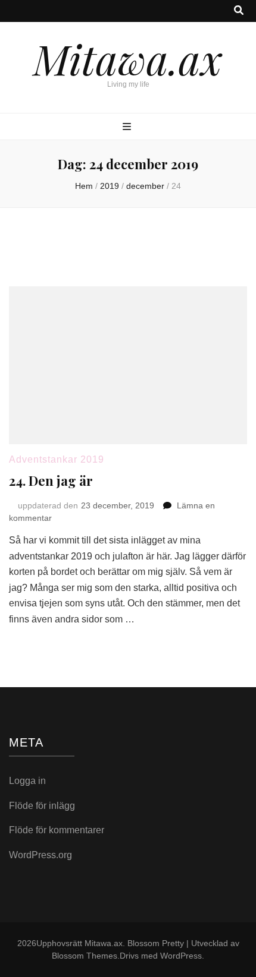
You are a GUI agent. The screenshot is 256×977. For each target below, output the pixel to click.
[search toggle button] (238, 11)
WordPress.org (40, 855)
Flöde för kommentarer (56, 830)
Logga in (27, 781)
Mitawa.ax (128, 58)
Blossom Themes (84, 955)
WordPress (181, 955)
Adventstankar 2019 (56, 459)
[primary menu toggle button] (128, 127)
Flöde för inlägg (42, 806)
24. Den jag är (51, 480)
